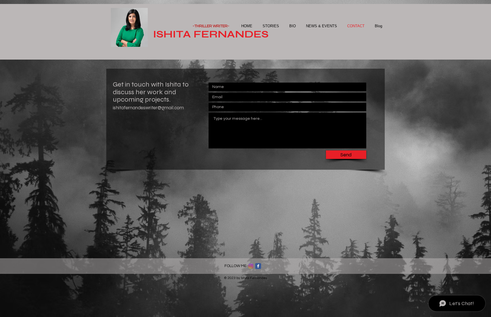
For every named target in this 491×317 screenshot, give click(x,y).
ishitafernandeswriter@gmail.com (148, 108)
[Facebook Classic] (258, 266)
